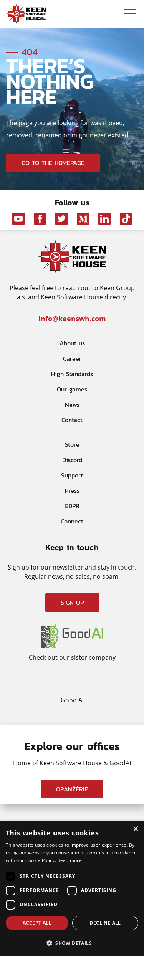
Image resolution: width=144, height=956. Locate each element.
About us (72, 343)
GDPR (72, 505)
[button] (72, 942)
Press (72, 490)
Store (72, 444)
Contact (72, 419)
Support (72, 475)
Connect (72, 521)
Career (72, 358)
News (72, 404)
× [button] (135, 829)
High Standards (72, 373)
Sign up (72, 602)
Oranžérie (72, 789)
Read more (69, 860)
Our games (72, 389)
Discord (72, 459)
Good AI (72, 699)
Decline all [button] (105, 923)
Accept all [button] (37, 923)
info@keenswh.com (72, 318)
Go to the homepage (53, 162)
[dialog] (72, 888)
